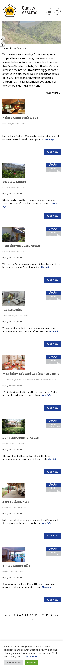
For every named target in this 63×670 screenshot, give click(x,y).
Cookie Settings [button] (13, 662)
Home (5, 48)
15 (54, 615)
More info (49, 139)
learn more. (31, 656)
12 (43, 615)
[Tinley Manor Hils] (16, 554)
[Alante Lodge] (16, 298)
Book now (52, 151)
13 (47, 615)
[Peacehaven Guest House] (16, 234)
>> (31, 619)
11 (39, 615)
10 (36, 615)
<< (6, 615)
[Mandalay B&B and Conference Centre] (16, 362)
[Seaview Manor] (16, 170)
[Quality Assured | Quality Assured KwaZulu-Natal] (20, 10)
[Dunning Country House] (16, 426)
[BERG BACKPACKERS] (16, 490)
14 (51, 615)
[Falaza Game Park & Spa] (16, 106)
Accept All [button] (31, 662)
